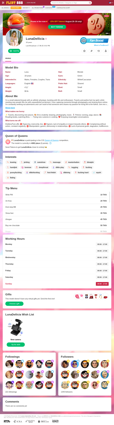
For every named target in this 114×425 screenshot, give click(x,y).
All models (5, 7)
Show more (10, 108)
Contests (48, 7)
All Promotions (37, 7)
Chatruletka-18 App (63, 7)
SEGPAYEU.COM (55, 416)
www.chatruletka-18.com (28, 416)
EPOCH (46, 416)
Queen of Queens (52, 140)
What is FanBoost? (101, 45)
